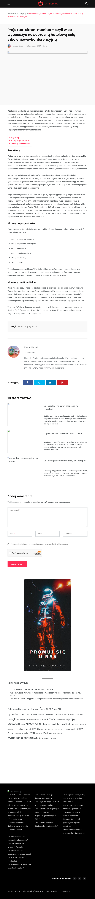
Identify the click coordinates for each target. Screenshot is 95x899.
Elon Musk (50, 715)
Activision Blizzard (17, 709)
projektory (32, 326)
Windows (47, 733)
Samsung (42, 729)
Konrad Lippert (31, 347)
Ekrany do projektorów (20, 140)
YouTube (53, 738)
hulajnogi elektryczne (32, 719)
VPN (32, 733)
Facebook (69, 714)
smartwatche (71, 729)
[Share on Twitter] (39, 382)
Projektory (15, 137)
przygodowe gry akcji (22, 729)
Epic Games (59, 715)
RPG (34, 729)
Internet (43, 719)
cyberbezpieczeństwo (22, 714)
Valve (26, 733)
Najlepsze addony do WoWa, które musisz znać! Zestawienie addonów (18, 819)
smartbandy (51, 729)
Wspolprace (55, 891)
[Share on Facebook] (28, 382)
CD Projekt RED (55, 709)
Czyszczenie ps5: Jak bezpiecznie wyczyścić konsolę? (32, 689)
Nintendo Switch (49, 724)
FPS (81, 714)
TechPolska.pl (13, 14)
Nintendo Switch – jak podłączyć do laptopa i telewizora (72, 822)
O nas (47, 891)
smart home (60, 729)
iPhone (51, 719)
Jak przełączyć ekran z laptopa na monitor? (61, 407)
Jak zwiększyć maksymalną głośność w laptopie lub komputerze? (74, 798)
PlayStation (67, 724)
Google (12, 719)
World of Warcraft (58, 733)
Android (34, 709)
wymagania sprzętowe (23, 738)
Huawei (22, 719)
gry (18, 719)
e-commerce (41, 715)
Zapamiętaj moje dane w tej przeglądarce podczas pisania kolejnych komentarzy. (39, 544)
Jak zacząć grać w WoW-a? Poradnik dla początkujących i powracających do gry (19, 808)
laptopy (70, 719)
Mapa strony (66, 891)
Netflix (23, 724)
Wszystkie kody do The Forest (19, 802)
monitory (21, 326)
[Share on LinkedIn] (51, 382)
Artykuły (23, 14)
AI (28, 709)
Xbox (41, 738)
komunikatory (61, 719)
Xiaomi (46, 738)
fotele (77, 715)
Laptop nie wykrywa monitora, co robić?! (64, 433)
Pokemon (10, 729)
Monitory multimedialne (20, 143)
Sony (80, 728)
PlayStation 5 (80, 724)
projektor (83, 156)
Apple (44, 709)
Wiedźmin (39, 733)
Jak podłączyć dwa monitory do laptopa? (65, 460)
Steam (11, 733)
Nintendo (32, 724)
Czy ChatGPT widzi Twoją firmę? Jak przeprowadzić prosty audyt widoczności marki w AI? (47, 699)
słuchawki (19, 733)
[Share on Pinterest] (62, 382)
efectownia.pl (38, 891)
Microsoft (14, 724)
